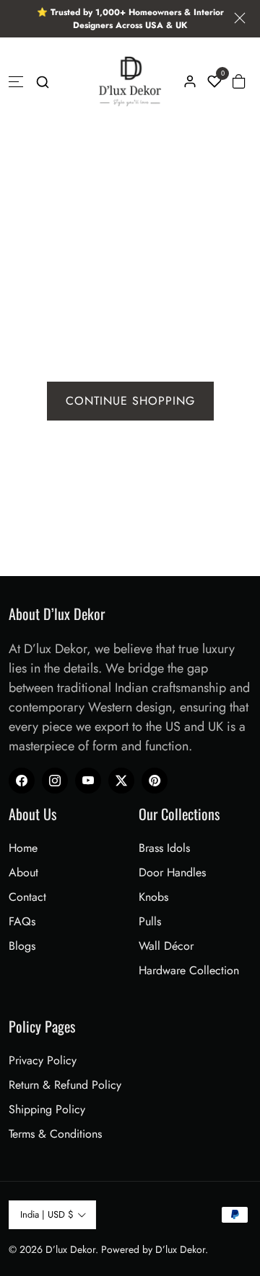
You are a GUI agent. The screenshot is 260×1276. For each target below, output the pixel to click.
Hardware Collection (189, 970)
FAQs (22, 921)
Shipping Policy (47, 1109)
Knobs (153, 897)
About (23, 872)
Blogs (22, 946)
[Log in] (190, 81)
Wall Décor (166, 946)
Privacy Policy (43, 1060)
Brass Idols (164, 848)
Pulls (150, 921)
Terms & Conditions (55, 1134)
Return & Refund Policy (65, 1085)
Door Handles (172, 872)
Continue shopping (130, 400)
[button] (42, 81)
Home (23, 848)
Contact (27, 897)
